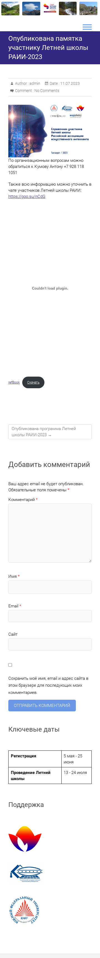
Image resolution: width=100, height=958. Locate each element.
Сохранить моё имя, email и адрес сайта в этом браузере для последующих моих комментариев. (48, 685)
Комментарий (23, 499)
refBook (14, 382)
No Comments (46, 90)
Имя (13, 576)
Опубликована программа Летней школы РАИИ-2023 (44, 431)
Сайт (13, 634)
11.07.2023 (69, 83)
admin (34, 83)
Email (14, 606)
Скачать (33, 382)
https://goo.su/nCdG (26, 196)
